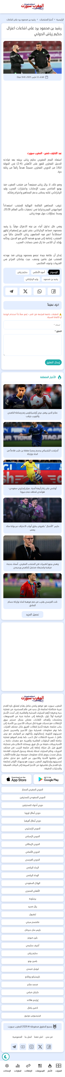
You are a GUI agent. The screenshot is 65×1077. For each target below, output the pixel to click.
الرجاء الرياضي (32, 867)
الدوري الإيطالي (32, 844)
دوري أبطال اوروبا (32, 813)
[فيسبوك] (49, 1046)
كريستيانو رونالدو (32, 976)
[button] (54, 291)
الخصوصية (17, 1037)
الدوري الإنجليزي (32, 828)
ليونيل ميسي (32, 969)
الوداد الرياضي (32, 875)
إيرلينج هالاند (32, 1000)
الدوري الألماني (33, 852)
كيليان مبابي (32, 992)
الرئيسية (60, 19)
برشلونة (32, 899)
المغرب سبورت (15, 1026)
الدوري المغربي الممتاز (32, 789)
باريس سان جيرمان (32, 930)
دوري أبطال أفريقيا (32, 821)
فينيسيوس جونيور (32, 1015)
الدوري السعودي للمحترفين (32, 797)
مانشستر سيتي (32, 922)
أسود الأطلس (39, 272)
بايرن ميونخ (33, 937)
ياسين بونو (32, 961)
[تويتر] (40, 1046)
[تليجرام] (14, 1046)
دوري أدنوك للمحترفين (32, 805)
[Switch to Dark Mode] (6, 1056)
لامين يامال (32, 1008)
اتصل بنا (28, 1037)
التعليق (58, 331)
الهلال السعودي (32, 883)
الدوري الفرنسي (32, 860)
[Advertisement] (32, 115)
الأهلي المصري (32, 891)
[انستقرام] (31, 1046)
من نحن (49, 1037)
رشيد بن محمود (51, 279)
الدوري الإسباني (32, 836)
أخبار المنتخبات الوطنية (46, 20)
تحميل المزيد (32, 614)
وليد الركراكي (32, 279)
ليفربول (32, 914)
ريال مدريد (32, 906)
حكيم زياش (22, 272)
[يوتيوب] (23, 1046)
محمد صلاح (32, 984)
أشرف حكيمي (32, 945)
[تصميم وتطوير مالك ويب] (54, 1026)
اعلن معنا (38, 1037)
